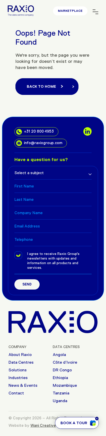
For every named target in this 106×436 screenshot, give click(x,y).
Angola (59, 354)
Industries (18, 377)
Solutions (17, 370)
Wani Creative (43, 425)
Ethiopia (60, 377)
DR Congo (62, 370)
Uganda (60, 401)
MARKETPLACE (70, 11)
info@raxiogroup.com (43, 143)
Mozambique (65, 385)
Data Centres (20, 362)
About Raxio (20, 354)
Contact (16, 393)
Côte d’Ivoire (65, 362)
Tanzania (61, 393)
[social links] (87, 131)
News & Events (22, 385)
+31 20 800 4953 (39, 131)
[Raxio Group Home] (53, 321)
